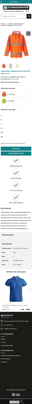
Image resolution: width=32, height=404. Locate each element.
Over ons (3, 342)
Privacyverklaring (6, 359)
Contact (3, 339)
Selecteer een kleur (8, 88)
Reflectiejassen (18, 24)
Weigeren (21, 402)
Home (2, 24)
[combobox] (14, 16)
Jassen (10, 24)
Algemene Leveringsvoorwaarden (10, 355)
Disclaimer (4, 362)
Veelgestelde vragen (7, 345)
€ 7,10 (5, 309)
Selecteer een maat (8, 110)
